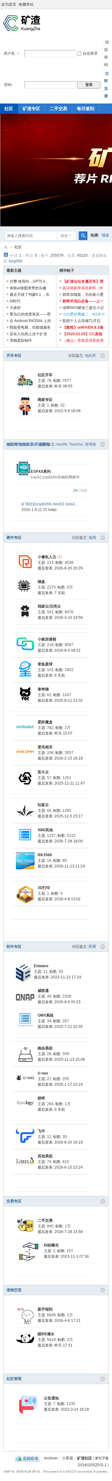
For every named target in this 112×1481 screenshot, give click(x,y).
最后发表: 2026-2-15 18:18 (60, 758)
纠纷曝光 (51, 1245)
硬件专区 (14, 537)
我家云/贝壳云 (49, 606)
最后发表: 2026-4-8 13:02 (59, 899)
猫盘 (105, 235)
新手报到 (45, 1309)
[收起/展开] (102, 355)
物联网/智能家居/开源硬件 (28, 444)
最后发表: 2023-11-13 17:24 (57, 977)
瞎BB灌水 (46, 1334)
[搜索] (83, 235)
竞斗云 (43, 772)
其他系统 (45, 1156)
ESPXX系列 (41, 471)
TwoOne (76, 444)
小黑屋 (67, 1458)
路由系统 (45, 1048)
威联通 (43, 990)
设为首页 (8, 4)
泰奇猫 (43, 689)
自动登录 (90, 53)
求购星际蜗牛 (21, 340)
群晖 (41, 1098)
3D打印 (44, 888)
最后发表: (55, 386)
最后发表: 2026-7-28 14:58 (60, 1232)
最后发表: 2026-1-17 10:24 (60, 1084)
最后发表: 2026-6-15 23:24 (60, 1167)
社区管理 (14, 1379)
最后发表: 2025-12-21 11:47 (61, 783)
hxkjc (52, 510)
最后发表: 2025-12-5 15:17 (60, 816)
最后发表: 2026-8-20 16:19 (60, 1142)
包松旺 (90, 355)
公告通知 (51, 1398)
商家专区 (45, 399)
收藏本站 (26, 4)
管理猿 (90, 444)
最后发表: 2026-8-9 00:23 (59, 1002)
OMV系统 (46, 1015)
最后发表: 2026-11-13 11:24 (61, 866)
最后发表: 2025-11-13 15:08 (61, 1059)
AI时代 (15, 301)
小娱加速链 (47, 639)
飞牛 (41, 1131)
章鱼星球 (45, 664)
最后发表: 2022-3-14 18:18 (66, 1409)
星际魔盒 (45, 722)
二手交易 (58, 108)
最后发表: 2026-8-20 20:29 (60, 568)
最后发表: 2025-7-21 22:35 (60, 1026)
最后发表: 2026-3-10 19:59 (60, 617)
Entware (41, 966)
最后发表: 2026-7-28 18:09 (60, 841)
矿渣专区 (31, 108)
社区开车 (45, 375)
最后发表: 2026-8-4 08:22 (59, 650)
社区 (18, 247)
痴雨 (92, 537)
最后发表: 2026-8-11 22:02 (60, 700)
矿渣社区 (5, 247)
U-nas (43, 1073)
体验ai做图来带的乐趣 (28, 288)
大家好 (15, 308)
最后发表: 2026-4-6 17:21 (59, 1320)
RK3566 (45, 855)
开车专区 (14, 355)
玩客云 (43, 805)
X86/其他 (45, 830)
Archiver (51, 1458)
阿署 (92, 946)
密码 (8, 85)
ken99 (62, 444)
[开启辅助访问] (110, 4)
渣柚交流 (14, 1290)
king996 (15, 261)
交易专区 (14, 1201)
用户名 (9, 53)
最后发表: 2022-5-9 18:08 (59, 411)
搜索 (64, 236)
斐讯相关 (45, 747)
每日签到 (85, 108)
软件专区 (14, 946)
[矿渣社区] (21, 23)
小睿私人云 (47, 557)
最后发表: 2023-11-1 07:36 (66, 1256)
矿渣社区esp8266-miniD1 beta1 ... (50, 504)
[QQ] (27, 1458)
